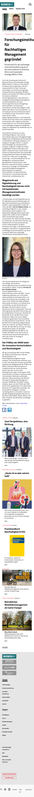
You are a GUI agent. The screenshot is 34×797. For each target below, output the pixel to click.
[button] (5, 8)
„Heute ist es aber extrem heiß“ (17, 474)
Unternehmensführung (8, 688)
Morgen (4, 735)
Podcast (4, 725)
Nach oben (5, 647)
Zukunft (4, 704)
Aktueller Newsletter (7, 722)
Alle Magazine (5, 715)
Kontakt (14, 789)
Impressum (28, 789)
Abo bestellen (5, 728)
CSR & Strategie (6, 685)
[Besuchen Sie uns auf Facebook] (5, 789)
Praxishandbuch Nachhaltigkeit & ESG (15, 530)
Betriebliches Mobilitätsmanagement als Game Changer (16, 604)
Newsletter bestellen (7, 732)
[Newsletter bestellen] (1, 789)
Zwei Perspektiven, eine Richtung (16, 423)
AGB (3, 753)
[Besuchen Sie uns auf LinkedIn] (9, 789)
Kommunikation (6, 697)
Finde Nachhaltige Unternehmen (6, 748)
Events (4, 718)
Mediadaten (5, 756)
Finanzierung (5, 694)
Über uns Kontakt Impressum (6, 761)
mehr (6, 465)
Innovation (4, 691)
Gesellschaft (5, 700)
